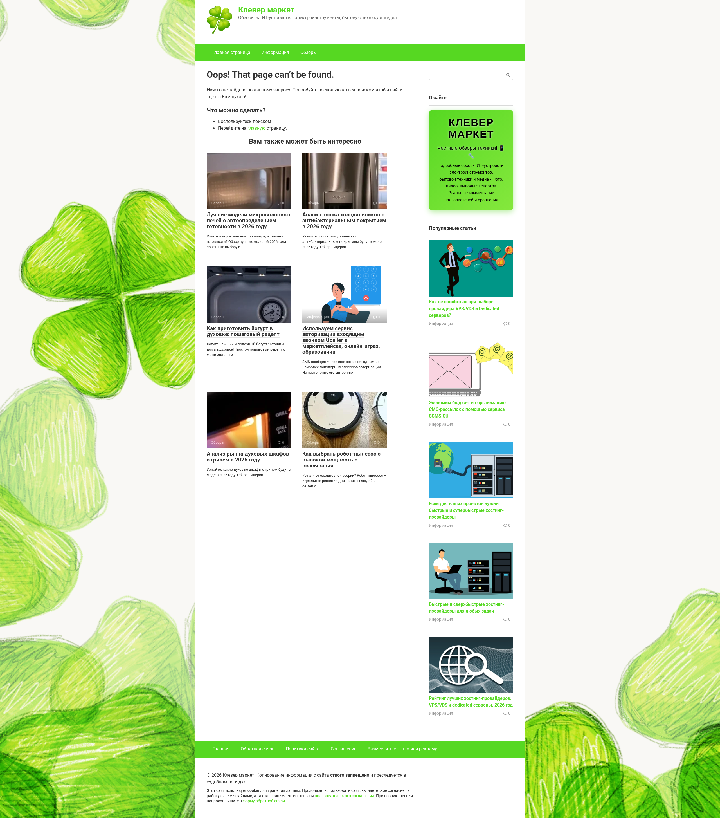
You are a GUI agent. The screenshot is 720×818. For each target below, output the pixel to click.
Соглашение (343, 749)
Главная (221, 749)
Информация (275, 52)
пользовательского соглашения (344, 796)
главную (257, 128)
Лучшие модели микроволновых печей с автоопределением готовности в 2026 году (249, 220)
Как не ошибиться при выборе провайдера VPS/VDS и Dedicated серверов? (464, 308)
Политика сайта (303, 749)
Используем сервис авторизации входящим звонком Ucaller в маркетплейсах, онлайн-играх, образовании (341, 340)
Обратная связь (257, 749)
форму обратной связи (264, 801)
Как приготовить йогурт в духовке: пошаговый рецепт (243, 331)
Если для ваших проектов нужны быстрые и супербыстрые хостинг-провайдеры (466, 510)
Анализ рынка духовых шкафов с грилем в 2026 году (248, 457)
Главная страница (231, 52)
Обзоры (308, 52)
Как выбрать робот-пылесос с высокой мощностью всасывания (341, 460)
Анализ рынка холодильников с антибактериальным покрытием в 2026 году (344, 220)
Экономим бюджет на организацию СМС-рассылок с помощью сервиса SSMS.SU (467, 409)
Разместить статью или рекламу (402, 749)
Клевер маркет (266, 9)
